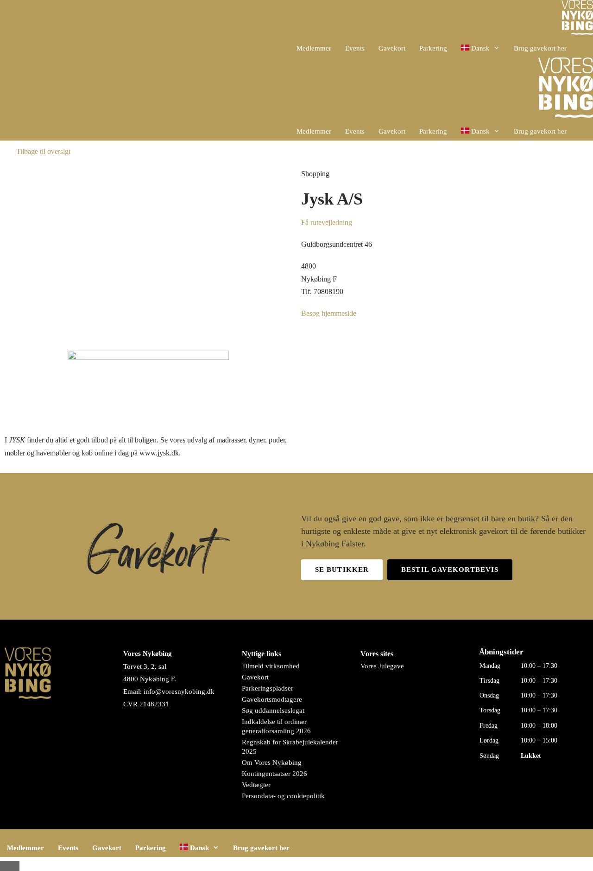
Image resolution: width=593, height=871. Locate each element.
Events (355, 48)
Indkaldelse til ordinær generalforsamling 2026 (276, 726)
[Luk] (9, 866)
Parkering (433, 48)
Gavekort (392, 48)
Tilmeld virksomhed (271, 666)
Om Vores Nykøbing (272, 762)
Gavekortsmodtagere (272, 699)
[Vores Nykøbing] (577, 19)
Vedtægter (256, 784)
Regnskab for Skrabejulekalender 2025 (290, 746)
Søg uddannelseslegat (273, 710)
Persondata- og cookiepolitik (283, 796)
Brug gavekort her (540, 48)
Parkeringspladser (267, 688)
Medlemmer (313, 48)
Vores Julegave (382, 666)
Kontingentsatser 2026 (274, 773)
